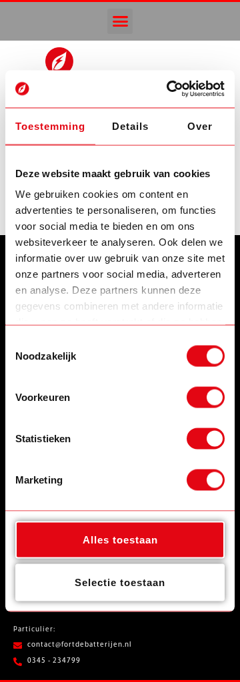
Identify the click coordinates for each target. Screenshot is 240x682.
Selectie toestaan (120, 581)
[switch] (206, 397)
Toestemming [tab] (50, 125)
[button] (120, 21)
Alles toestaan (120, 539)
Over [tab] (200, 125)
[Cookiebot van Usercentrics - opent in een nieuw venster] (169, 89)
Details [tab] (130, 125)
